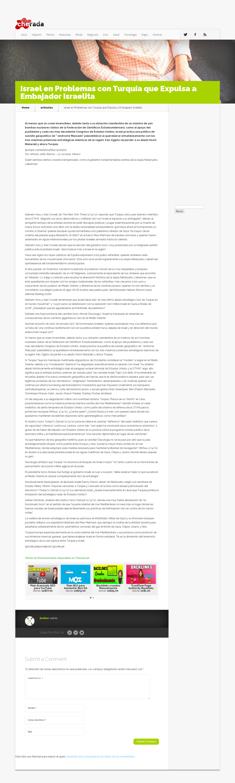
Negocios (92, 34)
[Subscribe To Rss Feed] (205, 35)
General (157, 34)
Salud (116, 34)
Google (69, 632)
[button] (90, 598)
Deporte (36, 34)
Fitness (50, 34)
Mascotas (65, 34)
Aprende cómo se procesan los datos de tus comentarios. (101, 756)
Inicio (24, 34)
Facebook (75, 632)
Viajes (144, 34)
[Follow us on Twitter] (185, 35)
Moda (78, 34)
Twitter (81, 632)
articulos (46, 107)
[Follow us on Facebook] (195, 35)
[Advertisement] (92, 190)
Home (26, 107)
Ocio (105, 34)
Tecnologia (130, 34)
